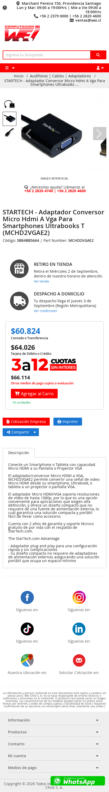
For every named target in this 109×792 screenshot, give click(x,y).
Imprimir (70, 421)
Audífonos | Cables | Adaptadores (60, 76)
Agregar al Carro (37, 394)
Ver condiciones (45, 311)
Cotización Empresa (28, 421)
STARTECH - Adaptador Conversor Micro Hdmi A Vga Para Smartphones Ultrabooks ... (54, 82)
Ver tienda (41, 281)
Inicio (18, 76)
